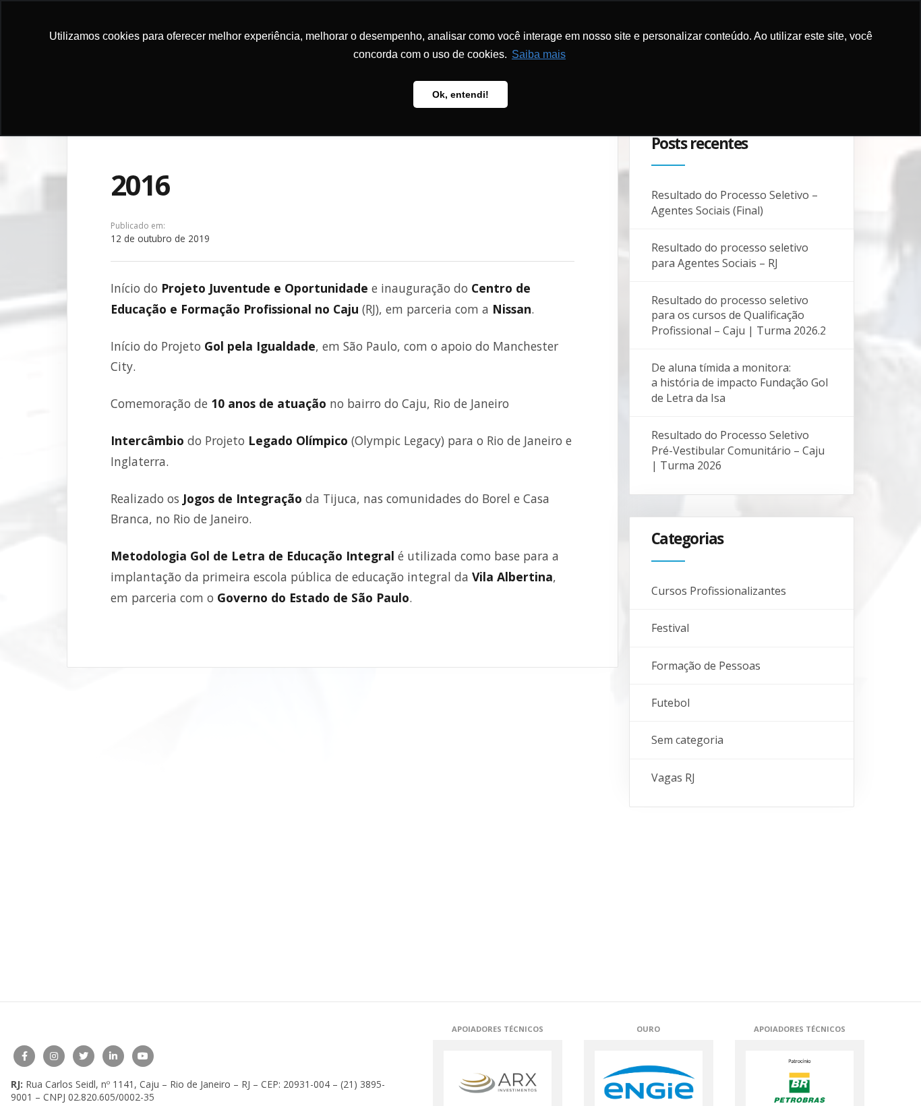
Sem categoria (687, 739)
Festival (670, 627)
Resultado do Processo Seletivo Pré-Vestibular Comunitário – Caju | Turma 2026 (738, 450)
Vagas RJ (673, 777)
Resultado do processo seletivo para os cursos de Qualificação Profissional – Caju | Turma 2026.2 (738, 315)
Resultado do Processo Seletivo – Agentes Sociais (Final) (734, 202)
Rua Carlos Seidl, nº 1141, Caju (92, 1084)
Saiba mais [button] (539, 54)
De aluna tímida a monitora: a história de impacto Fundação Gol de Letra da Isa (739, 382)
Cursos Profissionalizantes (718, 590)
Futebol (670, 702)
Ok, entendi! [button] (460, 94)
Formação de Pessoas (706, 665)
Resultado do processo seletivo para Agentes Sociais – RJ (729, 255)
